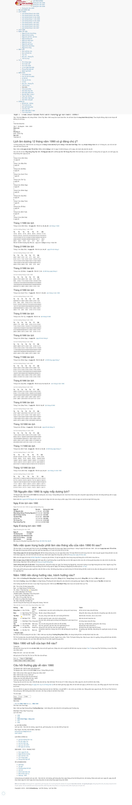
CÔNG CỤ (21, 101)
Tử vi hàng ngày (26, 62)
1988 (18, 715)
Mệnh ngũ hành (26, 71)
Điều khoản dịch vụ (23, 773)
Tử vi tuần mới (26, 64)
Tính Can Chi (26, 109)
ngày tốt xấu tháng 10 (48, 427)
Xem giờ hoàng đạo (27, 107)
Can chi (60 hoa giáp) (28, 76)
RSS (25, 775)
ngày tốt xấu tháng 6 (42, 338)
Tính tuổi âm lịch (26, 105)
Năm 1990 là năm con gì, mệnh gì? (23, 675)
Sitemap (20, 775)
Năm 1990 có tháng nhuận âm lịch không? (25, 676)
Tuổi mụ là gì (25, 58)
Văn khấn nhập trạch (28, 98)
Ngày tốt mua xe (26, 42)
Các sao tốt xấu (26, 80)
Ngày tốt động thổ (27, 38)
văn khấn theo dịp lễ (45, 541)
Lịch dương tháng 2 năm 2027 (30, 24)
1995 (24, 661)
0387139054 (18, 733)
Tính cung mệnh (26, 112)
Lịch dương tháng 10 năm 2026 (31, 17)
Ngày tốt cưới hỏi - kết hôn (29, 37)
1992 (19, 661)
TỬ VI (20, 60)
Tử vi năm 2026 (26, 65)
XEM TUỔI (21, 49)
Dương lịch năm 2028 (39, 6)
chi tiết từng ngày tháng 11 (53, 449)
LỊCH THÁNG (22, 12)
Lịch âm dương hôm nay (25, 739)
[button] (15, 233)
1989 (18, 717)
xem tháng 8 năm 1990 (57, 383)
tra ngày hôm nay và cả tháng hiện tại (42, 684)
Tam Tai (24, 55)
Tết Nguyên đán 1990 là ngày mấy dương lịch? (26, 668)
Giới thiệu (21, 765)
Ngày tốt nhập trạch (27, 40)
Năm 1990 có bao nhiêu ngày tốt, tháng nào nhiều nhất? (29, 673)
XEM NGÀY (17, 699)
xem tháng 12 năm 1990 (55, 470)
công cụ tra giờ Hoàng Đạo (45, 562)
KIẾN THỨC (21, 73)
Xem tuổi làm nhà (27, 51)
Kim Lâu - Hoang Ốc (28, 56)
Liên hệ (20, 770)
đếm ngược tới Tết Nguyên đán (28, 499)
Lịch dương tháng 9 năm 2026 (30, 15)
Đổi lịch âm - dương (27, 103)
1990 (15, 661)
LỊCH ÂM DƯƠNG (38, 1)
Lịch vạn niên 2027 (23, 745)
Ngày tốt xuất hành (27, 44)
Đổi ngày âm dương (24, 747)
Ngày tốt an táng (26, 47)
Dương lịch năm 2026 (39, 3)
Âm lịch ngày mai (23, 741)
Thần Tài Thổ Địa (27, 96)
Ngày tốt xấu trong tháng (29, 33)
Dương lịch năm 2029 (28, 8)
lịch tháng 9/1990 (50, 405)
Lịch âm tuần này (23, 743)
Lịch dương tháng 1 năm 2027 (30, 22)
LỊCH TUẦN (21, 30)
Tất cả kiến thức (26, 74)
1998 (28, 661)
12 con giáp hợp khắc (28, 67)
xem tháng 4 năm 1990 (53, 293)
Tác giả (20, 766)
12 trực (24, 82)
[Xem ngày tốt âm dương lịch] (24, 3)
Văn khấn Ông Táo (27, 91)
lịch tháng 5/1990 (46, 316)
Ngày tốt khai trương (28, 35)
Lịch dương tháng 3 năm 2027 (30, 26)
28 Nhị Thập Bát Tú (36, 557)
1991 (18, 721)
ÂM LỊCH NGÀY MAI (24, 10)
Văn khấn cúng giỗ (27, 100)
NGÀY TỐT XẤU (22, 31)
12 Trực (84, 566)
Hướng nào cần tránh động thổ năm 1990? (25, 678)
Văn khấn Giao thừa (27, 92)
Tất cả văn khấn (26, 89)
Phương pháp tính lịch (24, 768)
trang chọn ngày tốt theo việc (77, 555)
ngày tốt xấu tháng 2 (53, 249)
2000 (32, 661)
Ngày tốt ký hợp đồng (28, 46)
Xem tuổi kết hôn (27, 53)
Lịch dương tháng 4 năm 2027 (30, 28)
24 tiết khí (25, 78)
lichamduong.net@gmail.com (23, 731)
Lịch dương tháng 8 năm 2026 (30, 13)
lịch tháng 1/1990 (54, 226)
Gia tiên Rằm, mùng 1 (28, 94)
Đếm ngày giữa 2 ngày (28, 110)
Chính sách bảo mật (24, 772)
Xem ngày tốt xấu (23, 752)
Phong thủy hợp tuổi (27, 69)
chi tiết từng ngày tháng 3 (50, 271)
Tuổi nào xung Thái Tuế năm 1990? (23, 680)
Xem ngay (29, 658)
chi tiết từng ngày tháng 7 (52, 360)
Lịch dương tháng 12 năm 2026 (31, 21)
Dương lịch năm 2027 (39, 4)
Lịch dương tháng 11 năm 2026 (31, 19)
